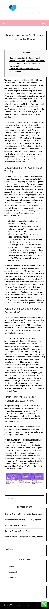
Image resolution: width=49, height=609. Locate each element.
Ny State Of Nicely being (15, 525)
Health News (9, 549)
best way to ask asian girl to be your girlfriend (24, 537)
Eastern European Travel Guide (17, 531)
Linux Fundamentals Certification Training (25, 58)
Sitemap (10, 566)
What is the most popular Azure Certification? (27, 61)
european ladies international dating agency (23, 520)
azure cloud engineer (22, 284)
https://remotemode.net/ (14, 414)
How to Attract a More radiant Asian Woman (23, 514)
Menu (44, 23)
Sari (35, 44)
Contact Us (11, 578)
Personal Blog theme (38, 605)
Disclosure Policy (14, 572)
